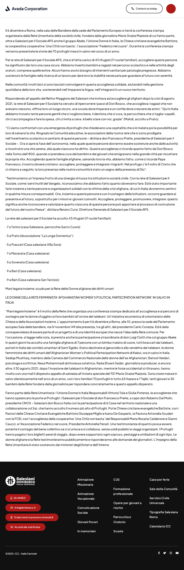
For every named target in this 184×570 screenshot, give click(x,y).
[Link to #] (171, 8)
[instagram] (171, 553)
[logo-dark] (26, 7)
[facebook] (159, 553)
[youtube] (177, 553)
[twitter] (164, 553)
